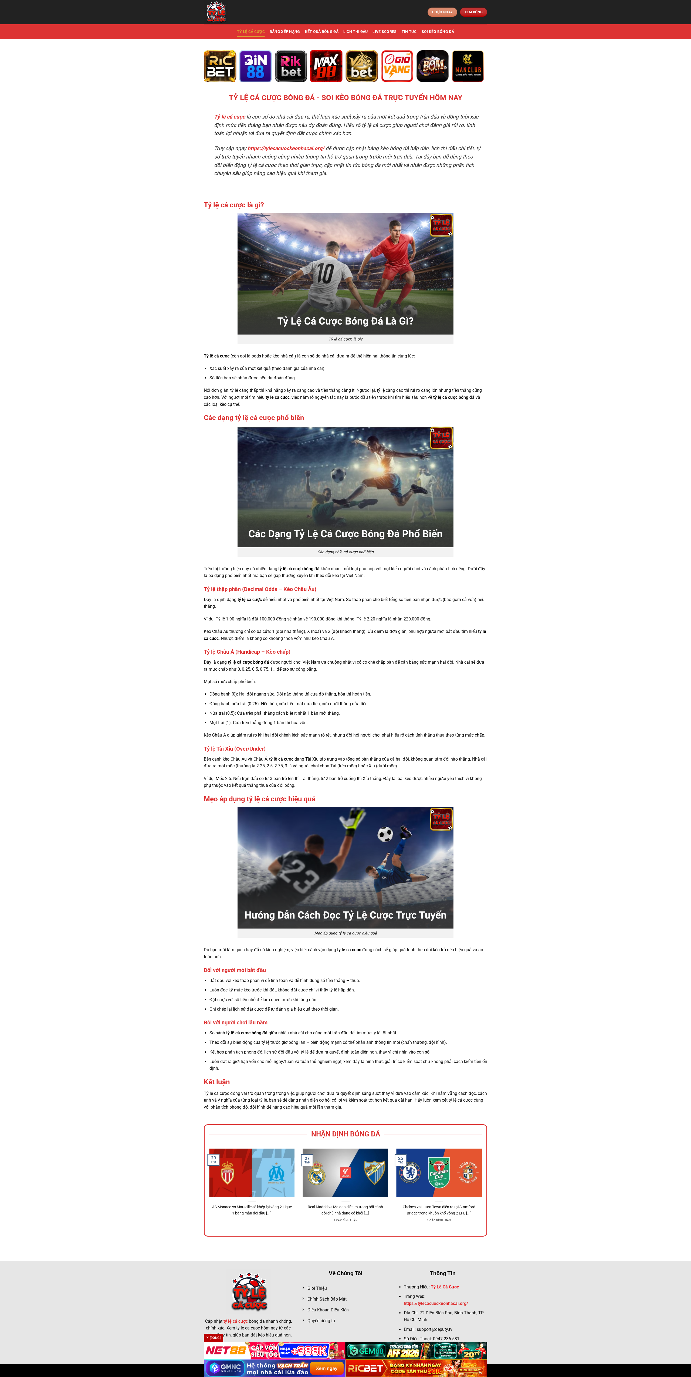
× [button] (432, 602)
